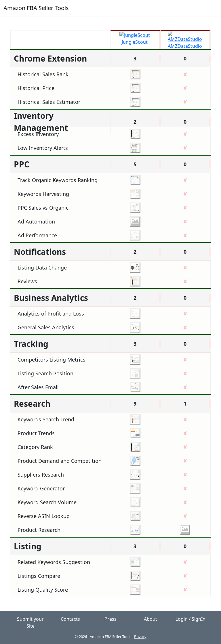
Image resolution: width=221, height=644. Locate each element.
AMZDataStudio (185, 46)
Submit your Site (30, 622)
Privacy (140, 636)
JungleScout (135, 42)
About (150, 619)
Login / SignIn (190, 619)
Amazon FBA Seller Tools (36, 8)
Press (110, 619)
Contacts (70, 619)
